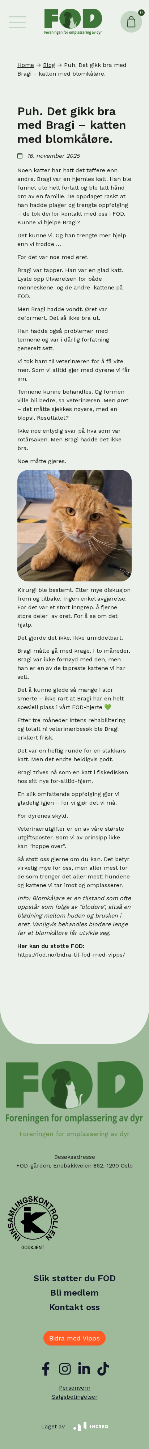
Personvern (74, 1387)
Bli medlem (74, 1293)
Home (25, 65)
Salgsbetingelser (75, 1396)
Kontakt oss (74, 1307)
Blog (49, 65)
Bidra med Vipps (74, 1338)
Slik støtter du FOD (75, 1278)
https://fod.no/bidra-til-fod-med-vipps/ (71, 954)
